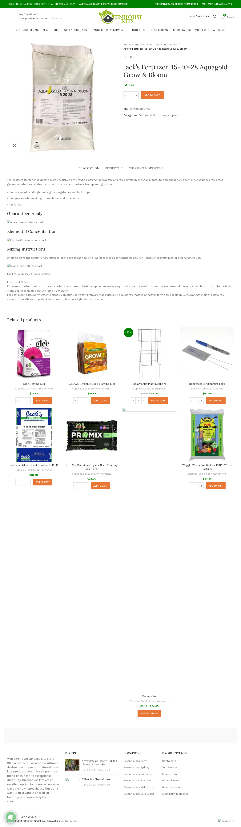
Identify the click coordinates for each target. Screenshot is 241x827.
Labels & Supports (155, 388)
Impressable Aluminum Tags (207, 383)
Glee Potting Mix (34, 383)
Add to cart (152, 95)
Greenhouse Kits (172, 787)
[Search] (215, 16)
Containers (169, 761)
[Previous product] (125, 57)
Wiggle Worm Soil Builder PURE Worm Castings (207, 467)
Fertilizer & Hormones (163, 44)
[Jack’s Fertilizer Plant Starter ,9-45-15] (34, 435)
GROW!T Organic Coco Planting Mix (92, 383)
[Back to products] (130, 57)
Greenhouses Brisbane (137, 774)
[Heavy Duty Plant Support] (149, 353)
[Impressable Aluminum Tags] (207, 353)
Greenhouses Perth (135, 761)
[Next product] (135, 57)
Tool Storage (169, 767)
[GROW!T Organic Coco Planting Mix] (92, 353)
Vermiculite (149, 696)
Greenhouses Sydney (136, 767)
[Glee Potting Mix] (34, 353)
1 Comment (104, 769)
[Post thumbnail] (72, 765)
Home (127, 44)
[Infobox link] (39, 16)
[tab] (88, 166)
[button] (42, 400)
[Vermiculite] (149, 550)
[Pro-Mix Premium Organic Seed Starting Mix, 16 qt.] (92, 435)
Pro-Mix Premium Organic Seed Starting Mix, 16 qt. (92, 467)
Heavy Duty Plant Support (149, 383)
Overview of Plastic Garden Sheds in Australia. (99, 762)
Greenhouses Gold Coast (138, 793)
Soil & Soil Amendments (39, 388)
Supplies (140, 44)
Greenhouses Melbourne (138, 787)
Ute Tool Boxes (171, 780)
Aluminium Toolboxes (175, 793)
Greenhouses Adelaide (137, 780)
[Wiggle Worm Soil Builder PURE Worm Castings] (207, 435)
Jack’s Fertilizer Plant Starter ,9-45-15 (34, 465)
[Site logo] (121, 16)
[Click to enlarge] (14, 145)
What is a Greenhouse (96, 779)
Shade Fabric (170, 774)
